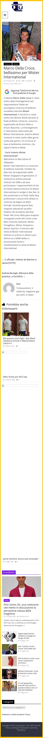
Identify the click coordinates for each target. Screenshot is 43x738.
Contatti (13, 714)
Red (19, 81)
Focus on (8, 64)
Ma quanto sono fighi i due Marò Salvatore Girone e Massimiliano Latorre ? (19, 341)
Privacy (27, 714)
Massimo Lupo (24, 616)
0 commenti (28, 81)
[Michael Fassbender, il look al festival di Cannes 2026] (9, 670)
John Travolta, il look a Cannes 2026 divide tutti (27, 647)
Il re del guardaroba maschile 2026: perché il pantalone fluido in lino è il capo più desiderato (27, 686)
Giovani (15, 64)
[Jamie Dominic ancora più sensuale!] (19, 386)
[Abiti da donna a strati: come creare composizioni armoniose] (9, 657)
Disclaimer (20, 714)
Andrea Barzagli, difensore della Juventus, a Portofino (17, 275)
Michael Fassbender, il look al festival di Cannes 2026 (28, 672)
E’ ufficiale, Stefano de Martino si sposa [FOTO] (19, 261)
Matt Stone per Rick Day (15, 376)
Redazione (6, 714)
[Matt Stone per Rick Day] (14, 352)
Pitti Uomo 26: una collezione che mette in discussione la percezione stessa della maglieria (21, 609)
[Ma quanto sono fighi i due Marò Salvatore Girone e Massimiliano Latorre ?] (15, 314)
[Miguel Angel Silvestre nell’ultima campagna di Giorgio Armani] (9, 632)
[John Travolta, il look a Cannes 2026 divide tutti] (9, 645)
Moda (7, 600)
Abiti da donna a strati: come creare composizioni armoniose (28, 660)
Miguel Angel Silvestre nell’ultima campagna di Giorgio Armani (26, 635)
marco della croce (15, 84)
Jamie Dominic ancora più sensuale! (20, 558)
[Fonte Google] (21, 92)
